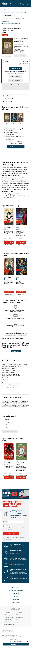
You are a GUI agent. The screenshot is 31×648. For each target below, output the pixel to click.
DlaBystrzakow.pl (10, 617)
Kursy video (5, 12)
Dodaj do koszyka (15, 68)
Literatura (4, 384)
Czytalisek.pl (9, 622)
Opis (6, 93)
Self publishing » (14, 577)
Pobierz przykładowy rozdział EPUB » (11, 374)
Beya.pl (19, 619)
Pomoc (21, 338)
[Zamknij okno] (27, 641)
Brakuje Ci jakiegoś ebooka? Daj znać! (18, 570)
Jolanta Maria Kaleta (20, 235)
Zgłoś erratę (5, 377)
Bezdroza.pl (20, 617)
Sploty (18, 622)
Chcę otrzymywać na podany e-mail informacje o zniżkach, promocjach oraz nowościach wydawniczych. (17, 527)
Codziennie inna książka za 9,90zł (10, 23)
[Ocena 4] (19, 44)
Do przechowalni (15, 88)
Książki (21, 9)
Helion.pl (8, 612)
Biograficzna (16, 386)
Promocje (11, 12)
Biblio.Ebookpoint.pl (10, 624)
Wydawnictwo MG (19, 41)
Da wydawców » (14, 556)
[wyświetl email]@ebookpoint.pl (20, 636)
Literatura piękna (11, 387)
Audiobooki (15, 9)
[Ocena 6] (23, 44)
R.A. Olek (6, 233)
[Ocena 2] (16, 44)
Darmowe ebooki (6, 15)
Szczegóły (7, 96)
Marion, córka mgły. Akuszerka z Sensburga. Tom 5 (21, 467)
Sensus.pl (8, 615)
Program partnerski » (15, 544)
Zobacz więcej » (7, 539)
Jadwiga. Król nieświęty (13, 132)
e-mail (5, 521)
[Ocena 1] (15, 44)
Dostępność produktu (8, 98)
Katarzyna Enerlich (20, 470)
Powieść (9, 386)
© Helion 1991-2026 (6, 633)
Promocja (4, 35)
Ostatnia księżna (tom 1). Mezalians (9, 231)
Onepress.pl (20, 612)
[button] (27, 217)
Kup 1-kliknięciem (15, 80)
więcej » (15, 529)
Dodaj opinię (15, 351)
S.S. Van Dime (7, 467)
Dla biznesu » (13, 563)
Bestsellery (23, 12)
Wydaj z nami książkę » (15, 550)
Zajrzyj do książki (6, 56)
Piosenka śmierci (8, 466)
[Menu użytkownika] (24, 3)
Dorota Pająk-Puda (23, 38)
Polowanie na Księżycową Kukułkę (20, 232)
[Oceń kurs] (6, 351)
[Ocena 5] (21, 44)
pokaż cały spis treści (10, 431)
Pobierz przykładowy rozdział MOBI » (11, 375)
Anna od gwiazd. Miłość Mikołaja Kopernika (8, 282)
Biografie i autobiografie (13, 384)
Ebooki (9, 9)
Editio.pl (19, 615)
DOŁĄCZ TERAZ (11, 533)
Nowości (16, 12)
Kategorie (4, 9)
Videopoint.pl (9, 619)
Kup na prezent (16, 76)
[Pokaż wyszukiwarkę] (21, 4)
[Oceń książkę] (21, 44)
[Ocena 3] (18, 44)
